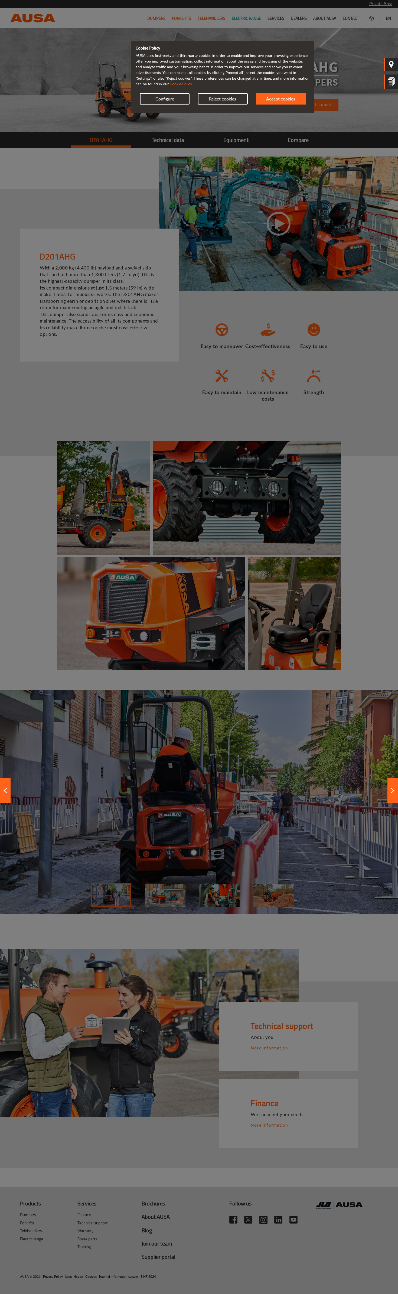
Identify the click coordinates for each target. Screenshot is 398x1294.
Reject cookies (222, 99)
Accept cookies (280, 99)
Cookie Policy (181, 83)
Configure (164, 99)
